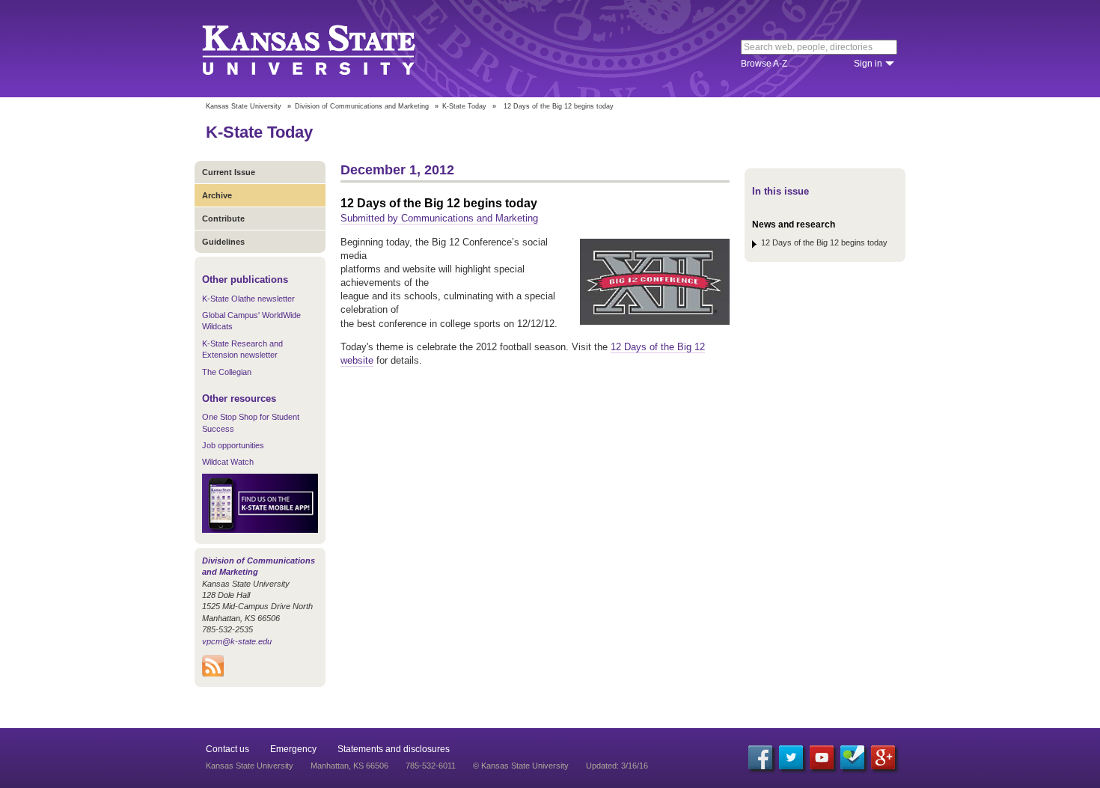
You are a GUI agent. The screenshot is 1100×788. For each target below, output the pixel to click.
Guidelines (223, 241)
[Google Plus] (883, 757)
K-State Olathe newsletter (248, 298)
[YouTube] (822, 757)
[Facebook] (760, 757)
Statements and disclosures (393, 749)
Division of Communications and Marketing (362, 106)
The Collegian (226, 371)
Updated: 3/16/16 (617, 765)
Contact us (227, 749)
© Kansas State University (521, 765)
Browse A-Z (764, 63)
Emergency (293, 749)
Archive (217, 195)
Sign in (868, 63)
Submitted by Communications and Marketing (439, 218)
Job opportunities (233, 445)
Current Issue (228, 172)
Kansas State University (327, 48)
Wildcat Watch (228, 461)
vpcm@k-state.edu (237, 641)
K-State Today (464, 106)
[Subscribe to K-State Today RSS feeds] (213, 673)
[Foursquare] (852, 757)
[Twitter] (791, 757)
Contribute (223, 218)
